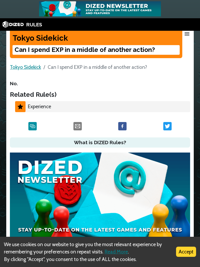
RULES (34, 24)
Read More (116, 251)
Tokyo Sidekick (25, 67)
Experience (39, 106)
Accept (186, 251)
